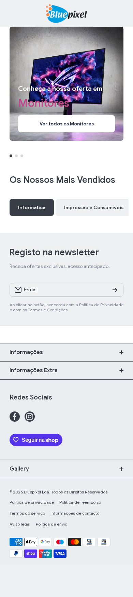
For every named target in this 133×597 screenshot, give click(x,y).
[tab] (94, 207)
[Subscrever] (114, 290)
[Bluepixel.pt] (66, 13)
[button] (120, 13)
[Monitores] (66, 84)
